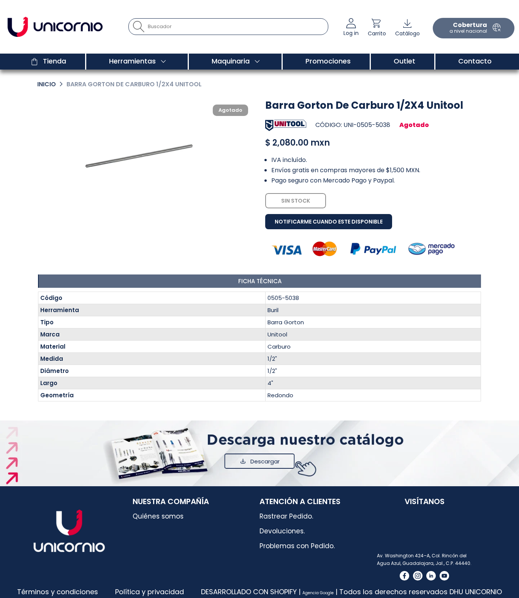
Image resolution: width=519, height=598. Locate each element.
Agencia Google (318, 593)
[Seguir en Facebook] (404, 576)
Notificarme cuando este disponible (329, 221)
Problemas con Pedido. (297, 545)
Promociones (328, 61)
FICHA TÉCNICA (260, 281)
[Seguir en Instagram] (417, 576)
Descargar (265, 461)
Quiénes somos (158, 516)
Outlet (404, 61)
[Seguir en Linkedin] (431, 576)
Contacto (475, 61)
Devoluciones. (282, 531)
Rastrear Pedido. (286, 516)
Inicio (46, 84)
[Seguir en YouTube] (444, 576)
